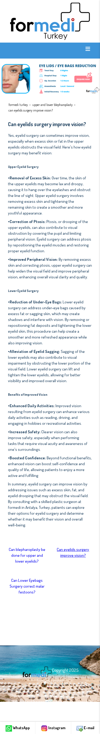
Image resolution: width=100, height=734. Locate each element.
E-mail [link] (88, 727)
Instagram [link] (56, 727)
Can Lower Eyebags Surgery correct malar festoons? (27, 586)
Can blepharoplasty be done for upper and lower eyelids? (27, 555)
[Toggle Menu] (87, 48)
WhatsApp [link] (21, 727)
